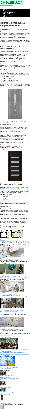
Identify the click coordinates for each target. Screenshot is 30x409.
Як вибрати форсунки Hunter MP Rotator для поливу (14, 349)
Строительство (7, 15)
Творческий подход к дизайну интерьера (11, 276)
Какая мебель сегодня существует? (9, 378)
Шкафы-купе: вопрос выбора (8, 385)
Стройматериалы (7, 13)
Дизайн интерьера (8, 11)
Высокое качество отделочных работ (10, 259)
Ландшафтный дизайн (9, 12)
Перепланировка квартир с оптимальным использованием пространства (11, 311)
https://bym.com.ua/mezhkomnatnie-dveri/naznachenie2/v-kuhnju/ (14, 187)
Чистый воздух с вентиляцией (8, 367)
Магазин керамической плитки (8, 393)
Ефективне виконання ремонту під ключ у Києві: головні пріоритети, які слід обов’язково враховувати (14, 353)
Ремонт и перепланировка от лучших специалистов (14, 241)
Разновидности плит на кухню (8, 402)
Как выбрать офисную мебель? (8, 375)
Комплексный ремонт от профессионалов (11, 329)
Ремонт (5, 16)
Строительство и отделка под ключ (9, 294)
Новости (5, 9)
